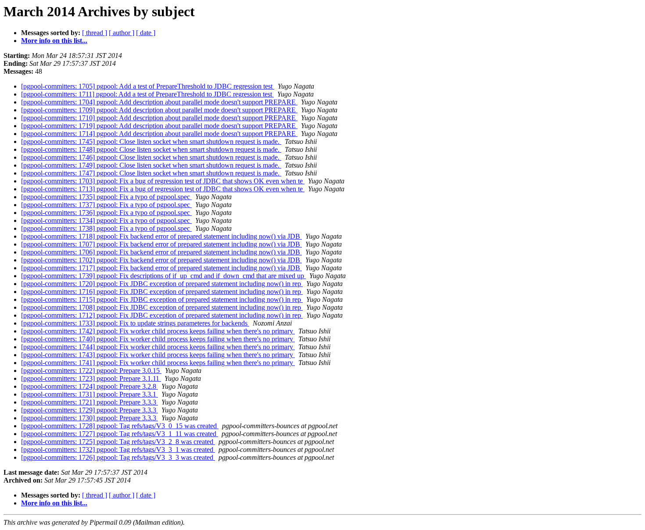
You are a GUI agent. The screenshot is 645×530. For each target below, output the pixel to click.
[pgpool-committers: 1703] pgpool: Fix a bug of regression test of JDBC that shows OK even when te (163, 181)
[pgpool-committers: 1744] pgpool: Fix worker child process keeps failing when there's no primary (158, 347)
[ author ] (121, 32)
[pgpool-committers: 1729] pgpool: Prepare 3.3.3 (89, 410)
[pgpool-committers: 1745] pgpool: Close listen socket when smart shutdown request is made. (151, 141)
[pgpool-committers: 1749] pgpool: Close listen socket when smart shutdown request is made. (151, 165)
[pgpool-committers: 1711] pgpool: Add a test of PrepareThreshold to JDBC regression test (147, 94)
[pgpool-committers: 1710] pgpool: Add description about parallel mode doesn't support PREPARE (159, 118)
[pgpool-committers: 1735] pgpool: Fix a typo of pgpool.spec (106, 197)
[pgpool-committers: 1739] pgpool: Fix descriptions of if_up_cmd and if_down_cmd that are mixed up (163, 275)
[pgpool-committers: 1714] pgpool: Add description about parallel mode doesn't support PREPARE (159, 133)
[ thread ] (94, 32)
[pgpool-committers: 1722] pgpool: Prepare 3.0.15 (91, 370)
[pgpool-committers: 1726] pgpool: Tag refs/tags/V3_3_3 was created (118, 457)
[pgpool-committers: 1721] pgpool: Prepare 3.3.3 (89, 402)
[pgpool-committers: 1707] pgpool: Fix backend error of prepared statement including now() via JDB (161, 244)
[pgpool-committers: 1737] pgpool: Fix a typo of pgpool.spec (106, 204)
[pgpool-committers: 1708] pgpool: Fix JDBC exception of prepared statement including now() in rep (162, 307)
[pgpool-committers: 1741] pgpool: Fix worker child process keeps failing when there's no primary (158, 362)
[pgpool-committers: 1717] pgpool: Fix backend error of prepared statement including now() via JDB (161, 268)
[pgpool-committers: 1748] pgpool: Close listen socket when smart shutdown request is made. (151, 149)
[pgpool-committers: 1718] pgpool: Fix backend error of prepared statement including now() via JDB (161, 236)
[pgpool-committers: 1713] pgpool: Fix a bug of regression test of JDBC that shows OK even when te (163, 189)
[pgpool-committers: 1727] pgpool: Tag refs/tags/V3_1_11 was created (119, 433)
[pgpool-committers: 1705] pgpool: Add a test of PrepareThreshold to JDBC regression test (147, 86)
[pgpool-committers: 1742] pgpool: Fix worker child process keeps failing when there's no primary (158, 331)
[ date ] (145, 32)
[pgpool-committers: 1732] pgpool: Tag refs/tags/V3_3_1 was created (118, 449)
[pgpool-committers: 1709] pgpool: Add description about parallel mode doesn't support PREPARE (159, 110)
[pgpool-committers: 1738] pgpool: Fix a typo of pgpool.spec (106, 228)
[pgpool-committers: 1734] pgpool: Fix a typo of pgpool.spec (106, 220)
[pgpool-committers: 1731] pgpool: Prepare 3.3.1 (89, 394)
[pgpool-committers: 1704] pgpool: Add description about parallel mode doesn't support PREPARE (159, 102)
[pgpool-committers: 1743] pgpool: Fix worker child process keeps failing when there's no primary (158, 354)
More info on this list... (54, 40)
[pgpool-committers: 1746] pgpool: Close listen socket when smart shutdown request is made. (151, 157)
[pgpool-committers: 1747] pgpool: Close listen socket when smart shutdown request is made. (151, 173)
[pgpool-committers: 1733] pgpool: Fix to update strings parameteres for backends (135, 323)
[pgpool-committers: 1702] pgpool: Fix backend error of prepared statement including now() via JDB (161, 260)
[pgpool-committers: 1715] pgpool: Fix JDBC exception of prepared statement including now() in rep (162, 299)
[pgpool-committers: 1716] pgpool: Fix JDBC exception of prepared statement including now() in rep (162, 291)
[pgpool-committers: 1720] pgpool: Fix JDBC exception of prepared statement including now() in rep (162, 283)
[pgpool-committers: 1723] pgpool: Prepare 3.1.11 (91, 378)
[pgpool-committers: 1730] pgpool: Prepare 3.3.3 (89, 418)
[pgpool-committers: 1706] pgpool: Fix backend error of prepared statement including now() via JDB (161, 252)
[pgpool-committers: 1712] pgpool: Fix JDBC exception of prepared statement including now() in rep (162, 315)
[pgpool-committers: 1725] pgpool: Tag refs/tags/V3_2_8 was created (118, 441)
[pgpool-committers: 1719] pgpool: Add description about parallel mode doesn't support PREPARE (159, 125)
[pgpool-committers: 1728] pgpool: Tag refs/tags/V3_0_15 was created (120, 426)
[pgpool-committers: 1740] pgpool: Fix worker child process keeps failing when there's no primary (158, 339)
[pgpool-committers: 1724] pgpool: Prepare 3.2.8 (89, 386)
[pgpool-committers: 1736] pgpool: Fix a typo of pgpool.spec (106, 212)
